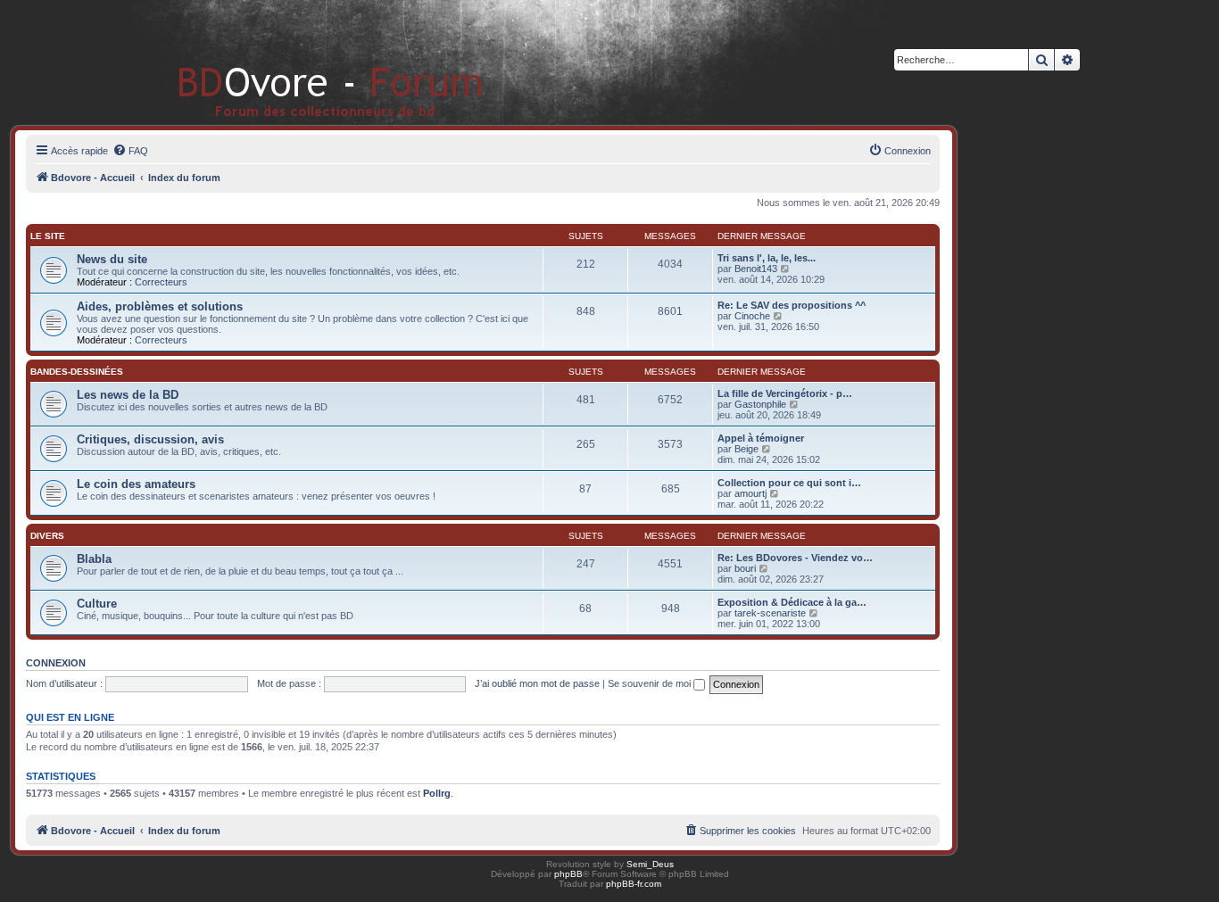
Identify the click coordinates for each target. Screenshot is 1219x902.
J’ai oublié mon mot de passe (537, 683)
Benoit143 (755, 268)
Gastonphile (760, 404)
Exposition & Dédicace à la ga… (792, 602)
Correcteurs (161, 282)
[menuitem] (130, 150)
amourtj (750, 493)
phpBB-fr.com (633, 884)
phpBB (568, 874)
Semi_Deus (650, 864)
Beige (746, 448)
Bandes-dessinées (76, 372)
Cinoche (752, 315)
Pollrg (437, 793)
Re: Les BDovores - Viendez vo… (795, 557)
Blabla (94, 559)
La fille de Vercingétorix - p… (784, 393)
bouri (745, 568)
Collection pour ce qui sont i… (789, 482)
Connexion (56, 663)
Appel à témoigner (760, 438)
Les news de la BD (127, 394)
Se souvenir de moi (650, 683)
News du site (112, 259)
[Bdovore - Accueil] (304, 62)
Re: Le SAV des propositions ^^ (791, 305)
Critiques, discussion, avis (150, 439)
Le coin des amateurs (136, 484)
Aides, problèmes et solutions (160, 306)
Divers (47, 536)
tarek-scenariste (770, 613)
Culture (97, 603)
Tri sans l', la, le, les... (766, 257)
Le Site (47, 236)
